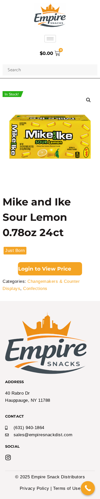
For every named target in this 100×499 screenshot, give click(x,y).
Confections (35, 288)
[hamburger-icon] (50, 38)
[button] (88, 100)
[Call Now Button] (88, 488)
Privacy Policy (34, 488)
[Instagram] (8, 457)
